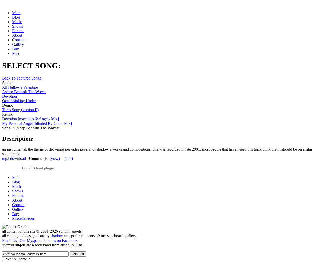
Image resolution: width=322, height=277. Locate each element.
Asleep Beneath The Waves (24, 92)
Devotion (9, 96)
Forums (18, 195)
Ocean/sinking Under (19, 101)
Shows (17, 191)
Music (17, 186)
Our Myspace (30, 240)
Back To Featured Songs (21, 78)
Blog (16, 182)
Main (16, 177)
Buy (15, 214)
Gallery (18, 209)
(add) (69, 158)
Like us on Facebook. (61, 240)
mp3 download (14, 158)
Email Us (9, 240)
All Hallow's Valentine (20, 87)
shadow (57, 236)
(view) (55, 158)
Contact (18, 205)
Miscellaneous (23, 218)
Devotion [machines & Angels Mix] (30, 119)
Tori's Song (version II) (20, 110)
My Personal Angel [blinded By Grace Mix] (37, 123)
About (17, 200)
